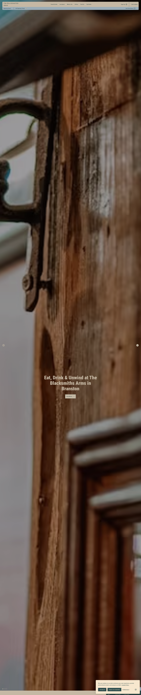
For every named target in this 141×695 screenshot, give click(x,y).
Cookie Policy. (125, 685)
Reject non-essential (114, 689)
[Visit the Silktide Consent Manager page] (135, 689)
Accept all (102, 689)
